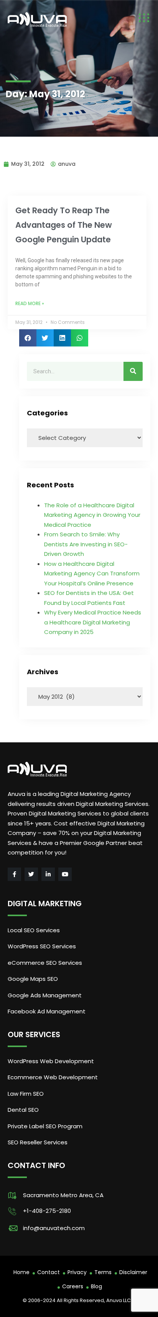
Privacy (77, 1272)
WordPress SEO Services (42, 946)
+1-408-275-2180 (47, 1211)
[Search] (133, 371)
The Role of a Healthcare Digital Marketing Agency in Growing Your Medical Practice (92, 515)
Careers (72, 1286)
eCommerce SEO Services (45, 963)
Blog (96, 1286)
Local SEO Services (34, 930)
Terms (103, 1272)
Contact (48, 1272)
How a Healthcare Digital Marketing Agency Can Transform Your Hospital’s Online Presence (92, 573)
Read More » (29, 303)
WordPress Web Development (51, 1061)
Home (21, 1272)
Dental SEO (23, 1110)
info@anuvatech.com (54, 1228)
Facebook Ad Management (47, 1011)
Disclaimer (133, 1272)
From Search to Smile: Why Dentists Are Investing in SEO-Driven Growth (86, 544)
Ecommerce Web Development (53, 1077)
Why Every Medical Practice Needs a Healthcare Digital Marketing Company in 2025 (92, 622)
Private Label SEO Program (45, 1126)
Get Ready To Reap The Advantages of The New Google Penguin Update (63, 225)
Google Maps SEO (33, 979)
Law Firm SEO (26, 1094)
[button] (27, 337)
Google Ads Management (45, 995)
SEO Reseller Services (37, 1142)
